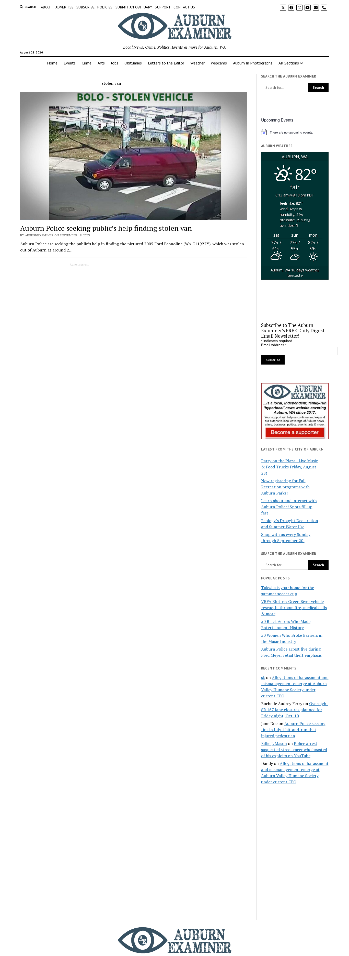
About (47, 7)
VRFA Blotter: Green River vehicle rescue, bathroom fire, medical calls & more (294, 608)
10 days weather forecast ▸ (295, 273)
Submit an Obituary (133, 7)
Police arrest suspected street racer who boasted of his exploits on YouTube (294, 750)
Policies (104, 7)
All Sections (288, 62)
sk (263, 677)
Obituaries (133, 62)
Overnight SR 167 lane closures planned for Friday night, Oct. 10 (294, 710)
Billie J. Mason (274, 743)
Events (70, 62)
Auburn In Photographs (252, 62)
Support (163, 7)
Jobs (114, 62)
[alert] (295, 132)
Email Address (273, 345)
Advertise (64, 7)
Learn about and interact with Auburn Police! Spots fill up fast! (289, 507)
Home (52, 62)
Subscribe (85, 7)
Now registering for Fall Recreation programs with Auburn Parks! (285, 487)
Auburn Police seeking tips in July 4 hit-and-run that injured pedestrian (293, 730)
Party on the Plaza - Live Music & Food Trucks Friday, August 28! (289, 467)
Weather (197, 62)
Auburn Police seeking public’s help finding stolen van (106, 228)
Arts (101, 62)
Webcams (219, 62)
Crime (86, 62)
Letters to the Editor (166, 62)
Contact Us (184, 7)
